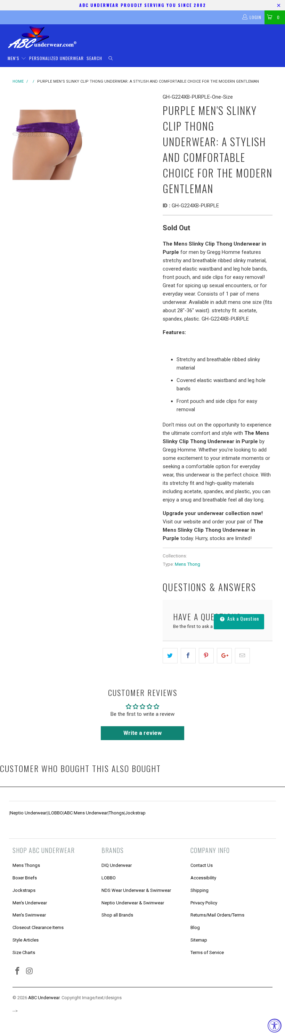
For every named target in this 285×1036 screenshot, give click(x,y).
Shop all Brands (117, 915)
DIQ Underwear (116, 865)
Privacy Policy (203, 902)
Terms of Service (207, 952)
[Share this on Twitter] (170, 655)
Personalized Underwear (56, 58)
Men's (14, 58)
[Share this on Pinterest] (206, 655)
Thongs (116, 812)
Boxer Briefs (25, 877)
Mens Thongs (26, 865)
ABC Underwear (43, 997)
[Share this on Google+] (224, 655)
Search (94, 58)
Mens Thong (187, 564)
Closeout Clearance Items (38, 927)
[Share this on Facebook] (188, 655)
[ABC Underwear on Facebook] (18, 971)
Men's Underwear (30, 902)
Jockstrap (135, 812)
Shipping (199, 890)
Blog (195, 927)
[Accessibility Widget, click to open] (275, 1026)
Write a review (142, 733)
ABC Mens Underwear (86, 812)
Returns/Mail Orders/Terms (217, 915)
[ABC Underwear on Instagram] (30, 971)
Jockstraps (24, 890)
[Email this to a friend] (242, 655)
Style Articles (26, 940)
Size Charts (24, 952)
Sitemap (198, 940)
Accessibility (203, 877)
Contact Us (201, 865)
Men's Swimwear (29, 915)
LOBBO (56, 812)
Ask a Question (242, 618)
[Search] (110, 58)
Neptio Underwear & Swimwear (132, 902)
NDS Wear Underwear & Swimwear (136, 890)
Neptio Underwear (28, 812)
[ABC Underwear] (146, 37)
